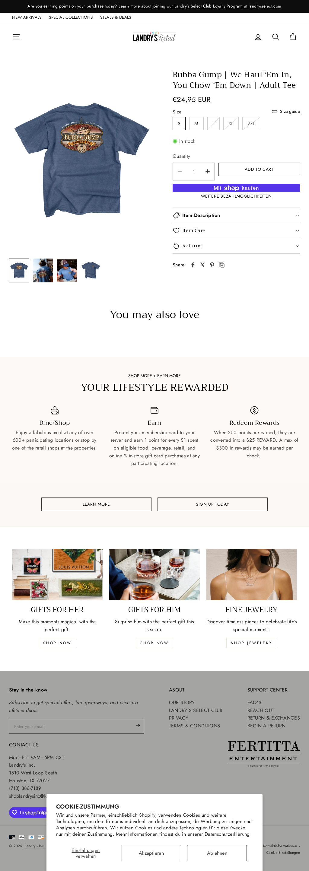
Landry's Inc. (35, 846)
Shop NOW (154, 643)
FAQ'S (254, 702)
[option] (154, 6)
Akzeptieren (151, 853)
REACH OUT (260, 710)
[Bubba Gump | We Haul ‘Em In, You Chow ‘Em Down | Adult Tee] (193, 265)
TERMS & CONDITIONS (194, 725)
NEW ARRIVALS (27, 17)
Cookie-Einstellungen (283, 852)
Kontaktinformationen (280, 846)
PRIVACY (178, 717)
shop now (57, 643)
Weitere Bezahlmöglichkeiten (236, 196)
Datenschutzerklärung (227, 834)
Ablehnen (217, 853)
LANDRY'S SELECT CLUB (196, 710)
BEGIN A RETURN (266, 725)
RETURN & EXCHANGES (273, 717)
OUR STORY (182, 702)
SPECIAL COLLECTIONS (71, 17)
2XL (251, 123)
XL (231, 123)
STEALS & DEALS (115, 17)
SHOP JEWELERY (251, 643)
